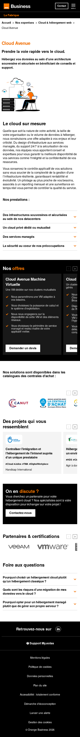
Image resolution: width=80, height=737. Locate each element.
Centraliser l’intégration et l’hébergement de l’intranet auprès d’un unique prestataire (29, 453)
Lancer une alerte (40, 713)
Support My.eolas (42, 643)
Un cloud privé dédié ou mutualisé (26, 227)
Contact (61, 5)
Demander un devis (22, 348)
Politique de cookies (40, 667)
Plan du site (40, 685)
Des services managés (18, 236)
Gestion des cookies (40, 722)
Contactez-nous (20, 513)
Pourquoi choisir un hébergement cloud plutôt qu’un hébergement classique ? (34, 579)
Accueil (6, 22)
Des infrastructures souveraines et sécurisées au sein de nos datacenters (35, 217)
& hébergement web (55, 22)
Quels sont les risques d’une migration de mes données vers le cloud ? (34, 591)
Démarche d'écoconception (40, 704)
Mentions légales (40, 657)
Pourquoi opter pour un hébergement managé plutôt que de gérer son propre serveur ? (34, 604)
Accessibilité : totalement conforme (40, 694)
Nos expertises (24, 22)
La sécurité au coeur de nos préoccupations (33, 246)
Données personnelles (40, 676)
